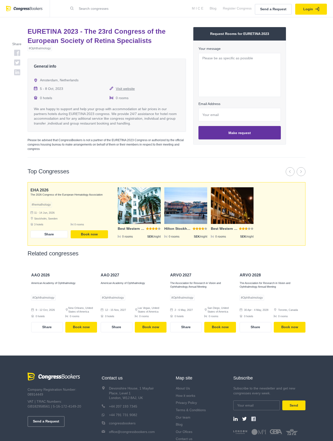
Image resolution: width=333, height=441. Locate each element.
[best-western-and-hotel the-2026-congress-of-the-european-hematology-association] (232, 205)
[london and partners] (240, 432)
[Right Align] (72, 8)
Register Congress (237, 8)
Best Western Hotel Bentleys (141, 229)
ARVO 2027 (180, 275)
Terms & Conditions (191, 410)
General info (45, 66)
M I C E (197, 8)
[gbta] (276, 432)
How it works (185, 396)
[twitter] (244, 419)
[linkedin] (235, 419)
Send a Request (273, 9)
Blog (213, 8)
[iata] (292, 432)
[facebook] (253, 419)
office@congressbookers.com (132, 432)
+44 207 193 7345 (123, 406)
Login (308, 9)
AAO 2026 (40, 275)
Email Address (209, 104)
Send (294, 405)
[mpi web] (259, 432)
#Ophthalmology (40, 48)
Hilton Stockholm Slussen (185, 229)
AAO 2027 (110, 275)
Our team (183, 417)
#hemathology (41, 204)
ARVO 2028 (250, 275)
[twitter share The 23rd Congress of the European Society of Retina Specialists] (11, 63)
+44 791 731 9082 (123, 415)
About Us (183, 388)
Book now (89, 234)
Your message (209, 49)
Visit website (125, 89)
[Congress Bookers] (54, 377)
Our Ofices (184, 432)
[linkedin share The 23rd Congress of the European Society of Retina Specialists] (11, 73)
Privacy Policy (186, 403)
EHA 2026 (39, 190)
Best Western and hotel (230, 229)
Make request (239, 133)
